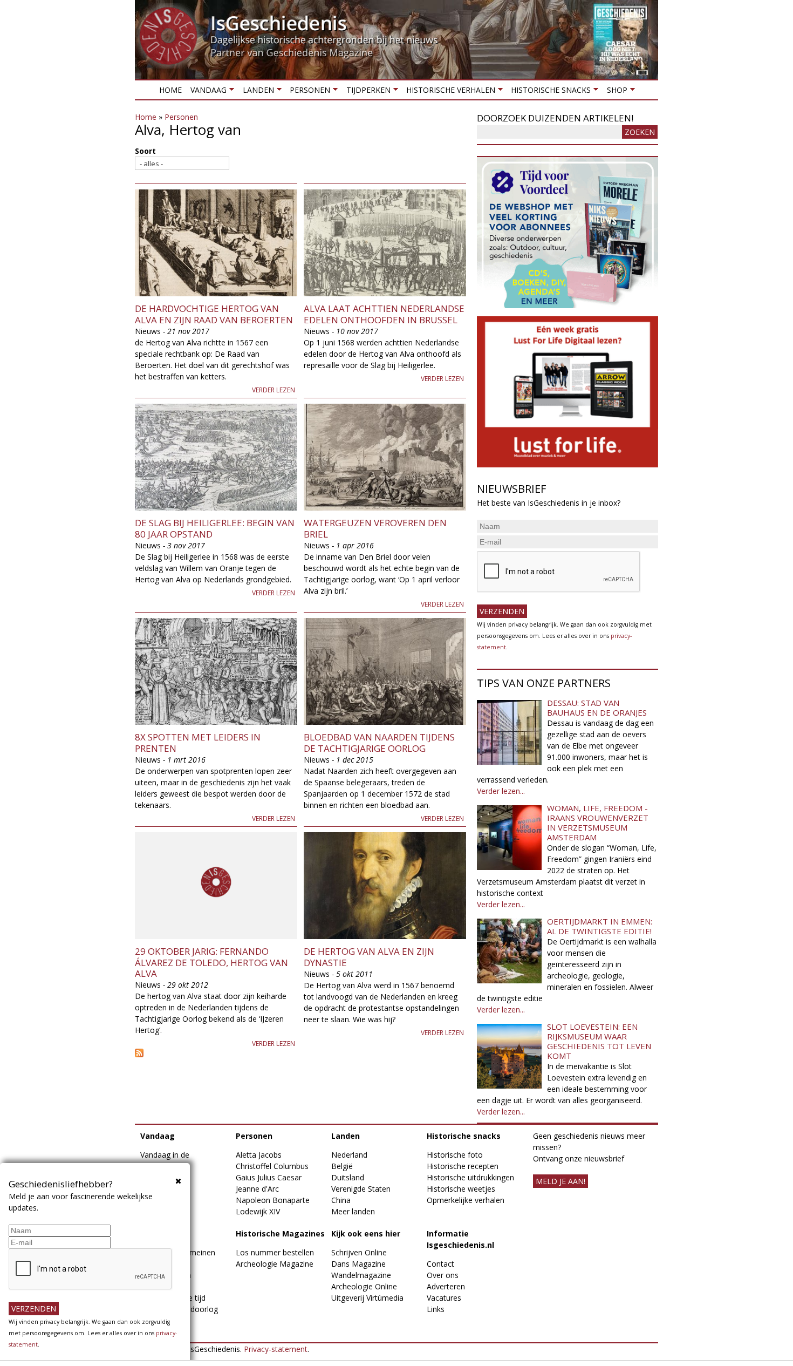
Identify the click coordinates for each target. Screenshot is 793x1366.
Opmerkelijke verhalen (465, 1200)
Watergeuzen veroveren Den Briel (375, 528)
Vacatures (444, 1298)
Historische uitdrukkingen (470, 1177)
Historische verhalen (448, 92)
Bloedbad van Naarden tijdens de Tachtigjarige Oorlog (379, 742)
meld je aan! (560, 1181)
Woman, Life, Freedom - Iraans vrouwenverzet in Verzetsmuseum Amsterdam (597, 822)
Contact (440, 1264)
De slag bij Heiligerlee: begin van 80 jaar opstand (215, 528)
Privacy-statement (275, 1349)
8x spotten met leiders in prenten (198, 742)
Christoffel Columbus (272, 1166)
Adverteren (446, 1286)
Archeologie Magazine (274, 1264)
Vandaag (206, 92)
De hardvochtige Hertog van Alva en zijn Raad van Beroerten (214, 313)
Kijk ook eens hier (365, 1233)
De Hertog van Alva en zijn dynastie (369, 956)
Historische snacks (549, 92)
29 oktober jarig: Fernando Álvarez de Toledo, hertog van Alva (211, 962)
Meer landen (353, 1211)
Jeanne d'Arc (257, 1189)
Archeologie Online (364, 1286)
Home (170, 90)
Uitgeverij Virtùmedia (367, 1298)
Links (436, 1309)
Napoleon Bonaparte (273, 1200)
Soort (145, 151)
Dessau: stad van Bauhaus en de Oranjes (597, 707)
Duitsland (347, 1177)
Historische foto (455, 1155)
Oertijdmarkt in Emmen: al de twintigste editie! (599, 926)
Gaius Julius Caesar (269, 1177)
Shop (614, 92)
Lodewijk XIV (258, 1211)
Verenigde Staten (361, 1189)
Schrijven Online (359, 1252)
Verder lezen (273, 390)
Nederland (349, 1155)
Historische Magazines (280, 1233)
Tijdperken (365, 92)
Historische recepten (462, 1166)
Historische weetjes (461, 1189)
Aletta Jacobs (259, 1155)
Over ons (443, 1275)
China (341, 1200)
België (342, 1166)
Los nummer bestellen (275, 1252)
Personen (307, 92)
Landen (256, 92)
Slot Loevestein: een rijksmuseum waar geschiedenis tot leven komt (599, 1041)
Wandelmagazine (361, 1275)
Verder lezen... (501, 791)
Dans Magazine (358, 1264)
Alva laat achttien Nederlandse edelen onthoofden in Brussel (384, 313)
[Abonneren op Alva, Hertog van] (300, 1053)
